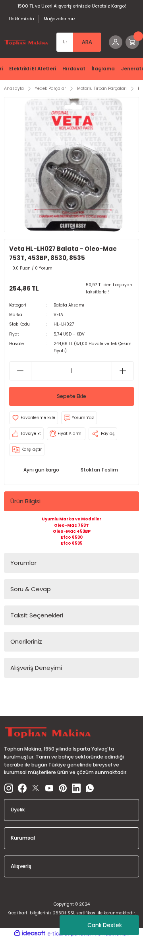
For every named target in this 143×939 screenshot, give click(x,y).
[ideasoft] (30, 933)
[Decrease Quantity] (20, 371)
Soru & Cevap (30, 589)
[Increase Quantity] (122, 371)
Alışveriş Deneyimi (36, 668)
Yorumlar (23, 563)
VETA (58, 315)
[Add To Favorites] (33, 417)
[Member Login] (115, 42)
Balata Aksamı (69, 305)
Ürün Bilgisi (25, 501)
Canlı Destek (104, 925)
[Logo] (26, 42)
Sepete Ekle (71, 396)
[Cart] (132, 42)
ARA (87, 42)
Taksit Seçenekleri (36, 615)
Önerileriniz (26, 641)
